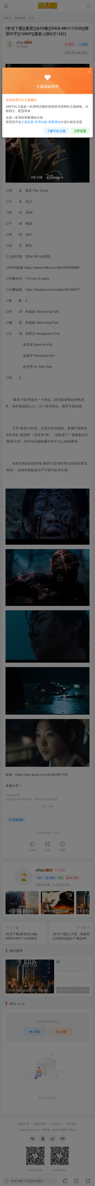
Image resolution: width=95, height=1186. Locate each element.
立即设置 (80, 131)
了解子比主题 (56, 131)
